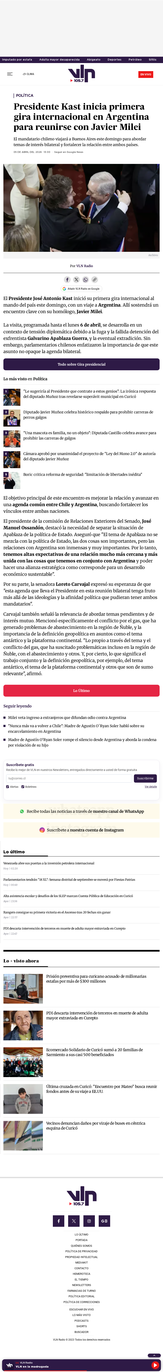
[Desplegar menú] (9, 74)
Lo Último (81, 691)
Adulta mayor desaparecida (59, 60)
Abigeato (93, 60)
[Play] (155, 1365)
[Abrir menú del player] (154, 1355)
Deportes (114, 60)
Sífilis (152, 60)
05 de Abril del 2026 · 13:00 (32, 152)
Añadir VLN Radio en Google (83, 288)
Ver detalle (151, 786)
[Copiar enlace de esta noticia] (94, 280)
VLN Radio (84, 266)
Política (25, 95)
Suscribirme (145, 778)
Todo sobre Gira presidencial (81, 364)
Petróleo (135, 60)
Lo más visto (15, 378)
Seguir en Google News (68, 152)
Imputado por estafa (17, 60)
